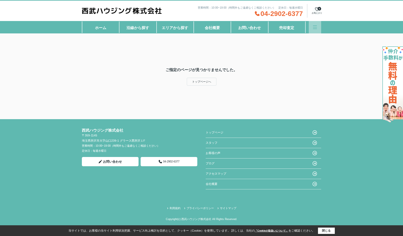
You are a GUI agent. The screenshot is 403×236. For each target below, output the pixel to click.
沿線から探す (138, 28)
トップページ (214, 132)
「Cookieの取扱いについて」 (271, 230)
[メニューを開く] (315, 27)
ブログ (210, 163)
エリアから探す (175, 28)
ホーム (100, 28)
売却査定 (286, 28)
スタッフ (211, 142)
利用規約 (175, 208)
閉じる (326, 230)
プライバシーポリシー (200, 208)
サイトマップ (228, 208)
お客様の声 (213, 153)
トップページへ (201, 81)
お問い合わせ (249, 28)
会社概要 (212, 28)
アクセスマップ (216, 173)
